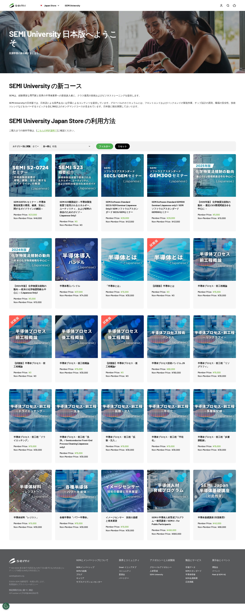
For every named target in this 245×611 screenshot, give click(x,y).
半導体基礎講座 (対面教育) (211, 517)
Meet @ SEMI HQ (219, 574)
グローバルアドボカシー (161, 567)
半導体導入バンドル (70, 285)
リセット (122, 146)
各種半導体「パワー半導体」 (74, 517)
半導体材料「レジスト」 (26, 517)
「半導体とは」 (114, 285)
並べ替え (47, 146)
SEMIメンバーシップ (85, 567)
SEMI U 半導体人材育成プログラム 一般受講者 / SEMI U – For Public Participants (168, 520)
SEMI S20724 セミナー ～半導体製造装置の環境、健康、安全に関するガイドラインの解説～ (30, 205)
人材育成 (154, 571)
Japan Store (50, 5)
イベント (216, 571)
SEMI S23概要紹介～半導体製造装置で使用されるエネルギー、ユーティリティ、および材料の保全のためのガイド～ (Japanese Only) (76, 208)
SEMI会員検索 (191, 578)
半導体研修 (190, 574)
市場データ (190, 567)
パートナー (124, 578)
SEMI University (72, 5)
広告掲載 (189, 582)
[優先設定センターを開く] (5, 606)
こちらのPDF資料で (47, 130)
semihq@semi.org (16, 576)
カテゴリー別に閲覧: (22, 146)
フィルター (104, 146)
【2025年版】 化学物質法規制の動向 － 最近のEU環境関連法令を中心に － (214, 205)
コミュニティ (125, 571)
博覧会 (215, 567)
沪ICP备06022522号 (29, 593)
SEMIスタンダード (193, 571)
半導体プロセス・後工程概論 (74, 363)
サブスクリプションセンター (89, 582)
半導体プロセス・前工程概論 (212, 285)
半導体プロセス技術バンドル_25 (168, 363)
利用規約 (13, 584)
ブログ (79, 574)
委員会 (122, 574)
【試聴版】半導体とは (163, 285)
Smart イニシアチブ (127, 567)
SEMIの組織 (81, 571)
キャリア (80, 578)
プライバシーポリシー (28, 584)
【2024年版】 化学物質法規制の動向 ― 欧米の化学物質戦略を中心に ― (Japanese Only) (30, 289)
